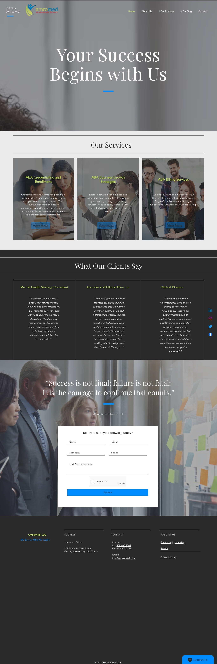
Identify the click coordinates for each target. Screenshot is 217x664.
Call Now (11, 8)
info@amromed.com (124, 558)
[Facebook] (210, 334)
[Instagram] (210, 318)
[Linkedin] (210, 310)
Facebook (166, 542)
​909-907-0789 (13, 11)
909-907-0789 (124, 548)
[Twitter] (210, 326)
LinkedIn (179, 542)
